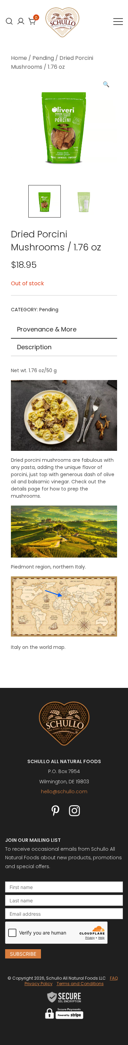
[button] (106, 84)
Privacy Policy (39, 984)
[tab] (64, 330)
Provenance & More (46, 329)
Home (19, 58)
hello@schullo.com (64, 791)
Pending (43, 58)
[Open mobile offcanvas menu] (118, 21)
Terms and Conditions (80, 984)
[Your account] (21, 21)
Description (34, 347)
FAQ (114, 978)
